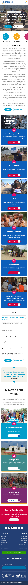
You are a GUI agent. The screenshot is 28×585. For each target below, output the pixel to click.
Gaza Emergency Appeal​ (13, 135)
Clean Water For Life (13, 427)
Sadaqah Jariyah (13, 231)
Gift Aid (2, 544)
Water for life (23, 540)
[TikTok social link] (21, 528)
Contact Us (3, 536)
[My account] (19, 2)
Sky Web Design (18, 582)
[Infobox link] (5, 37)
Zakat (13, 199)
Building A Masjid (13, 459)
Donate (7, 26)
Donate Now (11, 143)
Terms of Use (4, 542)
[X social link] (8, 528)
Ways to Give (4, 540)
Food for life (23, 538)
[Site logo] (7, 2)
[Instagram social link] (12, 528)
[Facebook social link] (5, 528)
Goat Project (13, 264)
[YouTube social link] (15, 528)
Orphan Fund (13, 492)
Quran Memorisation (14, 294)
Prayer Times (4, 546)
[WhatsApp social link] (18, 528)
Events (24, 546)
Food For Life (13, 166)
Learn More (11, 435)
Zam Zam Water (4, 548)
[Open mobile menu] (21, 2)
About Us (3, 538)
